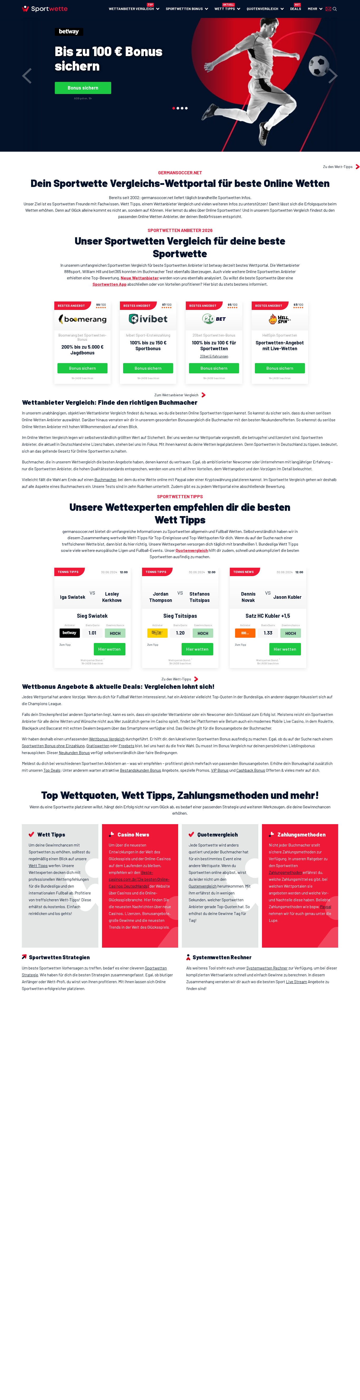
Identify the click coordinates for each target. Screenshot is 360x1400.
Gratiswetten (97, 745)
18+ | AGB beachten (82, 378)
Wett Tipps (38, 865)
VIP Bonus (219, 770)
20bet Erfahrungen (214, 356)
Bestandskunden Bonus (140, 770)
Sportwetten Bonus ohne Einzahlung (53, 745)
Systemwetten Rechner (267, 968)
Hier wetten (109, 648)
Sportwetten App (110, 283)
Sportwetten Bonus (184, 9)
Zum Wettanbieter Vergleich (176, 395)
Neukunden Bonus (74, 752)
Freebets (126, 745)
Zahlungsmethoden (285, 872)
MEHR (312, 9)
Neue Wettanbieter (140, 277)
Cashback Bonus (250, 770)
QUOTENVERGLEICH (262, 9)
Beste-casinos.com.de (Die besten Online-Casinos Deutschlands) (139, 879)
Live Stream (296, 981)
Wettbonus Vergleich (107, 738)
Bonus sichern (83, 88)
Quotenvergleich (192, 550)
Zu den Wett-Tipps (338, 167)
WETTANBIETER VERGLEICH (131, 9)
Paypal (325, 906)
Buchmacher (105, 479)
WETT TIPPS (225, 9)
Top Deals (51, 770)
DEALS (295, 9)
